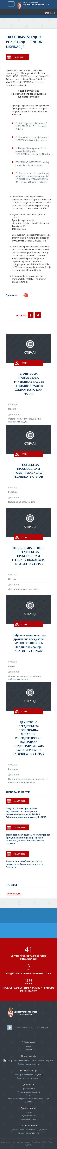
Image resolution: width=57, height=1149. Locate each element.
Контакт (28, 1050)
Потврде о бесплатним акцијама (28, 1074)
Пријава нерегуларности (28, 1064)
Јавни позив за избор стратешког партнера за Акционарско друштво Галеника (25, 864)
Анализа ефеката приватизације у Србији (35, 1060)
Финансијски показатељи (28, 1092)
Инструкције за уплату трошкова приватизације (28, 1098)
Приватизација (13, 894)
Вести (28, 1046)
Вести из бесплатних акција (28, 1078)
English (47, 13)
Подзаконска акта (28, 1115)
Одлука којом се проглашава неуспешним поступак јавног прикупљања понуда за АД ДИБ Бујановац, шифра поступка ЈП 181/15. (26, 812)
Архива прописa (28, 1119)
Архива (28, 1102)
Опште (28, 1095)
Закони (28, 1112)
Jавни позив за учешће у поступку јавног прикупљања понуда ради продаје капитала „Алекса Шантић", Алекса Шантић (28, 839)
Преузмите (12, 295)
